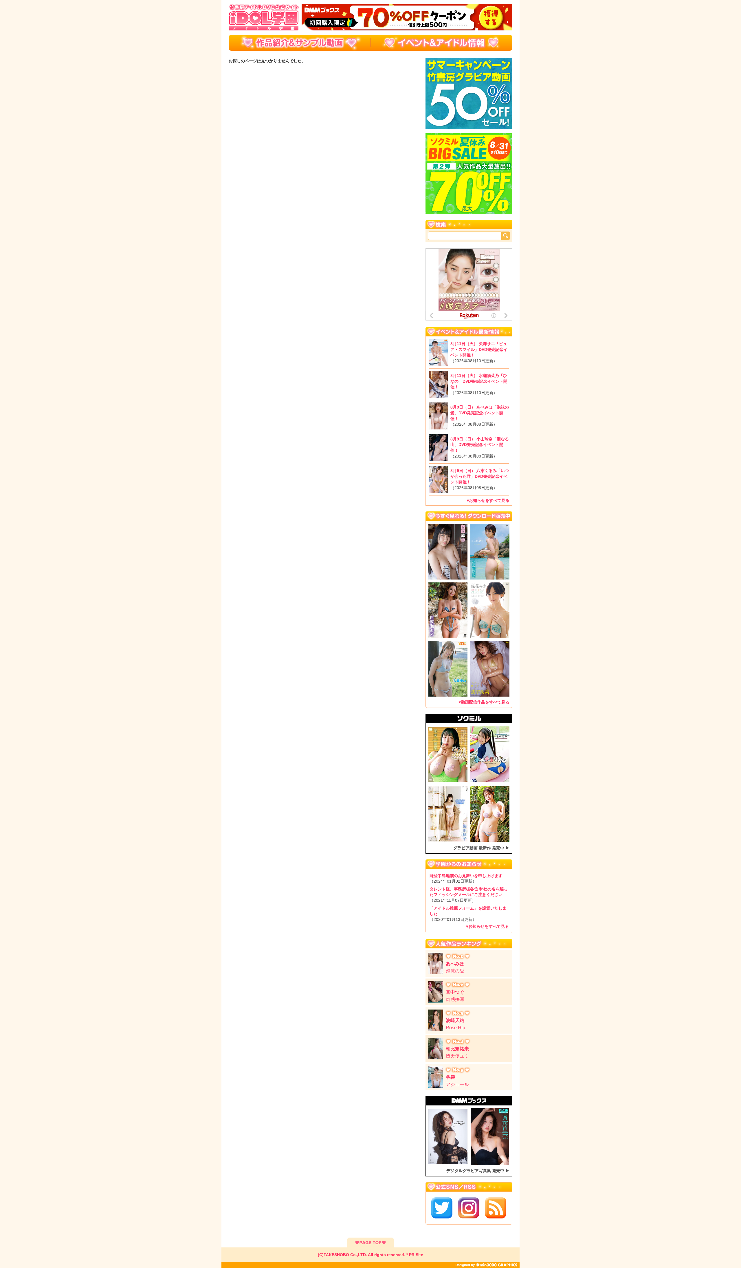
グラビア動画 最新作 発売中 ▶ (481, 848)
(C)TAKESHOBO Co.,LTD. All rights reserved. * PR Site (370, 1254)
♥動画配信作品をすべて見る (483, 702)
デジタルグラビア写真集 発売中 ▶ (477, 1170)
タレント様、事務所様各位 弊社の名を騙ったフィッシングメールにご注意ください (469, 895)
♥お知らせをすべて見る (488, 500)
